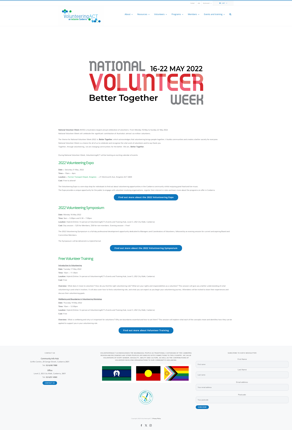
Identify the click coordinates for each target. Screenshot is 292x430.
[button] (230, 14)
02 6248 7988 (51, 365)
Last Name (242, 369)
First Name (242, 359)
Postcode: (242, 394)
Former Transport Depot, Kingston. (83, 177)
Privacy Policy (157, 418)
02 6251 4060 (51, 377)
